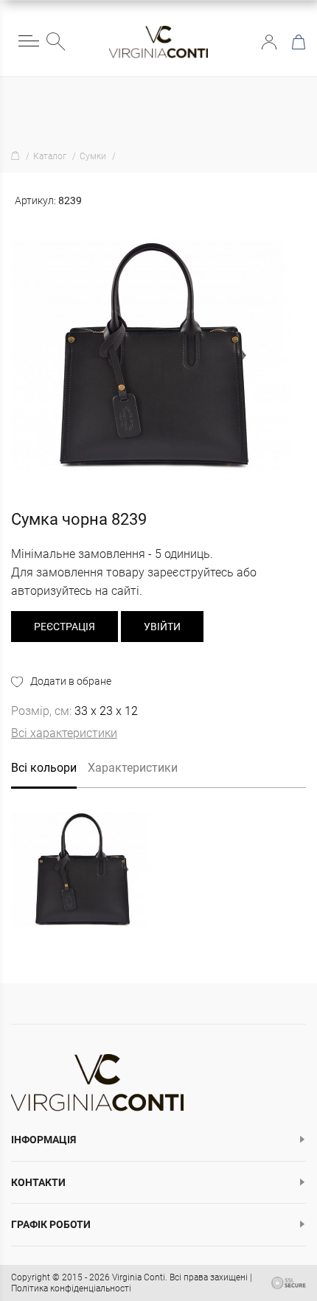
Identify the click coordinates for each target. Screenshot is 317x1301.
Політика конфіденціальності (71, 1288)
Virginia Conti (138, 1277)
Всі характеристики (64, 733)
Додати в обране (70, 681)
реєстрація (64, 626)
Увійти (269, 42)
